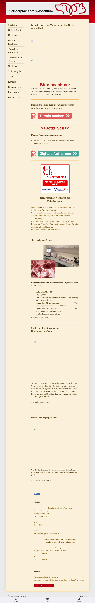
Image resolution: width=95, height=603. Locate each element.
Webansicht (83, 596)
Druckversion (15, 596)
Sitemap (23, 596)
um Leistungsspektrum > (41, 480)
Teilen (38, 494)
